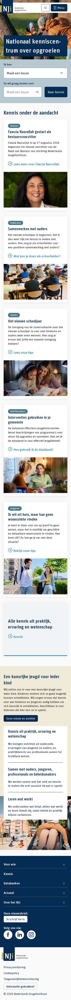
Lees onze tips (35, 353)
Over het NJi (12, 902)
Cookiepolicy (11, 973)
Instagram (31, 934)
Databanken (12, 883)
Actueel (9, 892)
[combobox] (23, 92)
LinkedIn (19, 934)
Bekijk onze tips (35, 549)
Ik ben (8, 64)
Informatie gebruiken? (20, 986)
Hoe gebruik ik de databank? (35, 450)
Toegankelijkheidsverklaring (21, 979)
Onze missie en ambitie (20, 718)
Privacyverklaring (14, 967)
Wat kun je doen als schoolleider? (35, 259)
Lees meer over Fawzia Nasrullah (35, 164)
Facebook (8, 934)
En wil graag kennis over (19, 83)
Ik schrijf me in (15, 919)
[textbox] (21, 92)
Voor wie (10, 864)
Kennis (35, 629)
